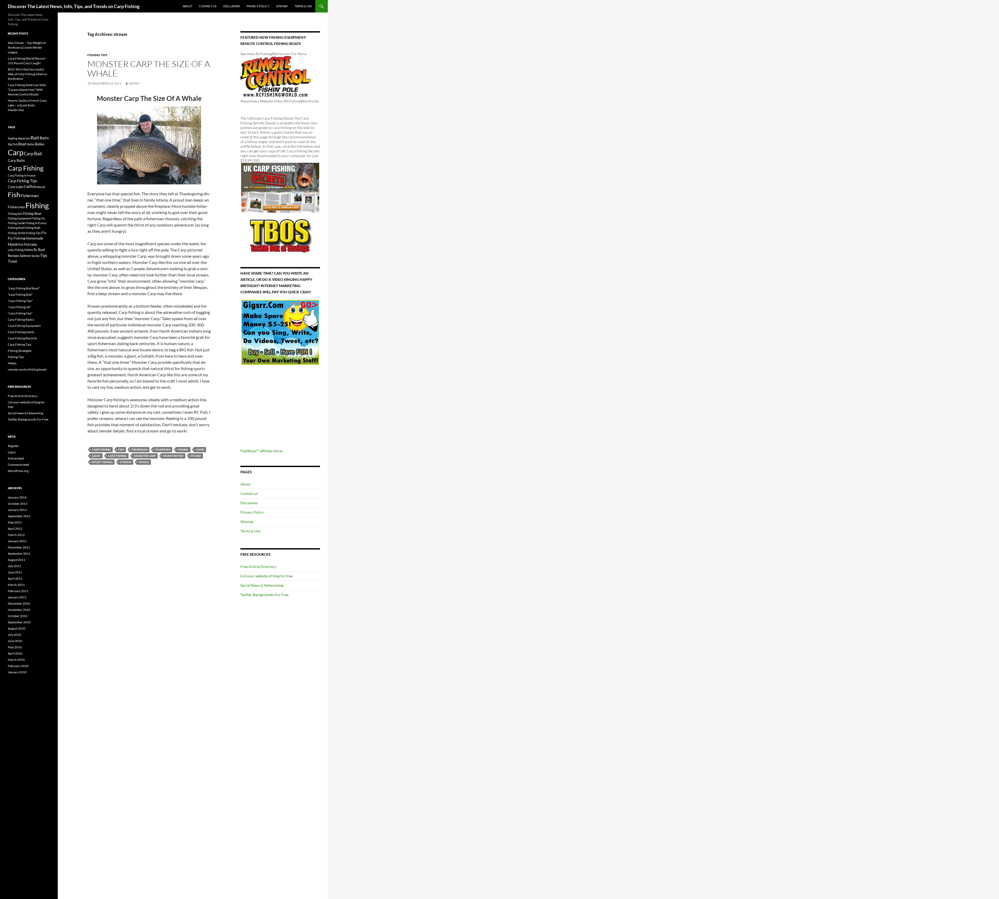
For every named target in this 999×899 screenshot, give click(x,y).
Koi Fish (24, 244)
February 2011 (18, 591)
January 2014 (17, 497)
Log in (12, 452)
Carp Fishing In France (22, 175)
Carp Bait (33, 153)
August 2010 (16, 628)
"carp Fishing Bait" (20, 294)
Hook (13, 244)
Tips (43, 255)
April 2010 (15, 653)
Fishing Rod (16, 227)
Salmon (25, 256)
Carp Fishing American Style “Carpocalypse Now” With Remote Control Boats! (27, 89)
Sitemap (282, 6)
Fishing (183, 449)
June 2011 (15, 572)
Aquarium (24, 138)
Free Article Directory (258, 566)
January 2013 (17, 510)
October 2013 (17, 504)
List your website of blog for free (266, 576)
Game (200, 449)
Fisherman (139, 449)
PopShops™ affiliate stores (261, 451)
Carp (15, 152)
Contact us (207, 6)
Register (13, 446)
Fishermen (162, 449)
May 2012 (15, 522)
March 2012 (16, 535)
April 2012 (15, 529)
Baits (44, 137)
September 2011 (19, 553)
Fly (43, 232)
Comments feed (18, 465)
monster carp (145, 455)
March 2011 (16, 585)
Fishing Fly (38, 218)
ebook (41, 187)
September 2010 (19, 622)
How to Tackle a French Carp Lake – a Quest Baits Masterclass (27, 105)
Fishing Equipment (19, 218)
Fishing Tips (97, 55)
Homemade (34, 238)
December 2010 (19, 603)
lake (33, 244)
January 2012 (17, 541)
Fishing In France (36, 223)
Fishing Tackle (16, 233)
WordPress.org (18, 471)
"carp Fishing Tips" (20, 301)
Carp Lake (15, 187)
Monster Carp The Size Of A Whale (148, 69)
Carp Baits (16, 160)
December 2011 (19, 547)
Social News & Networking (261, 585)
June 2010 (15, 641)
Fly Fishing (16, 238)
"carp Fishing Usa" (20, 313)
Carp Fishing (101, 449)
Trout (12, 261)
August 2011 (16, 560)
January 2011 (17, 597)
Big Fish (13, 144)
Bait (35, 137)
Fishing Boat (32, 213)
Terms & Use (303, 6)
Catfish (30, 186)
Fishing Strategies (19, 351)
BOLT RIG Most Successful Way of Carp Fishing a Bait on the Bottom (27, 74)
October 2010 (17, 616)
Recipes (13, 256)
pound (196, 455)
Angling (12, 138)
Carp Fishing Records (22, 338)
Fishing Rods (32, 227)
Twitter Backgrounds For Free (264, 594)
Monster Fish (173, 455)
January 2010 (17, 672)
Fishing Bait (15, 213)
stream (125, 462)
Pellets (28, 249)
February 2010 (18, 666)
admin (134, 83)
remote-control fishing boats (27, 369)
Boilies (39, 144)
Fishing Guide (16, 223)
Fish (121, 449)
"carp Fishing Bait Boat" (24, 288)
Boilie (30, 144)
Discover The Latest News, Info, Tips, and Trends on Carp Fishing (73, 6)
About (187, 6)
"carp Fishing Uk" (19, 307)
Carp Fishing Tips (22, 180)
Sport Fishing (102, 462)
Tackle (35, 256)
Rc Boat (39, 250)
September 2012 (19, 516)
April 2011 (15, 578)
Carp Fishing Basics (21, 319)
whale (144, 462)
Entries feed (16, 458)
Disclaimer (231, 6)
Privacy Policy (258, 6)
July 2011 (14, 566)
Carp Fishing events (21, 332)
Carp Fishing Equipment (24, 326)
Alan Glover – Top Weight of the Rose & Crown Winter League (27, 47)
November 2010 (19, 610)
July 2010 (14, 635)
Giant (96, 455)
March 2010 (16, 660)
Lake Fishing (117, 455)
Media (12, 363)
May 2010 (15, 647)
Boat (22, 144)
